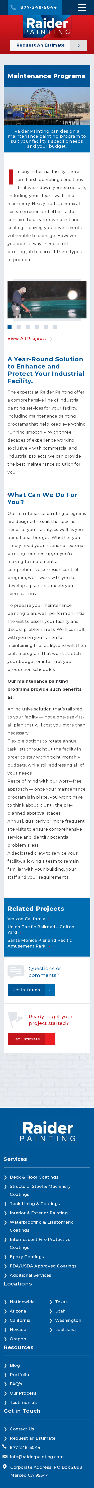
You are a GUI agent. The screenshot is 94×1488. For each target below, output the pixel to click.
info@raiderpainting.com (37, 1456)
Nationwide (22, 1301)
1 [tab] (10, 327)
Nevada (18, 1329)
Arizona (18, 1311)
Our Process (23, 1393)
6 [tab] (55, 327)
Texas (61, 1301)
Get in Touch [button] (26, 989)
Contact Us (22, 1429)
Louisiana (65, 1329)
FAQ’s (16, 1384)
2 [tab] (19, 327)
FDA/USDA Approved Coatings (43, 1266)
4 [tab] (37, 327)
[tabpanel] (47, 299)
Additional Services (30, 1275)
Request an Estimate (41, 45)
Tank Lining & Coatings (35, 1203)
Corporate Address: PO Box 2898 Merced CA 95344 (46, 1471)
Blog (15, 1365)
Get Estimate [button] (26, 1039)
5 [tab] (46, 327)
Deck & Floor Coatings (34, 1177)
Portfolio (19, 1374)
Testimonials (24, 1402)
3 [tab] (28, 327)
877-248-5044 (38, 8)
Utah (60, 1311)
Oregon (18, 1339)
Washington (68, 1320)
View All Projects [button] (27, 339)
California (20, 1320)
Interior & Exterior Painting (39, 1213)
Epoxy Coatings (27, 1256)
